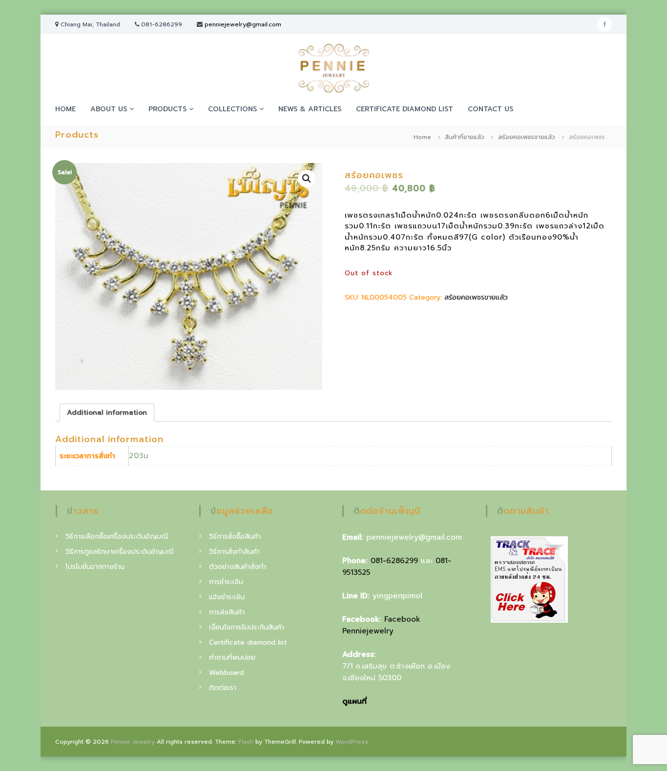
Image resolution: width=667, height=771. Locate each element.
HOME (65, 109)
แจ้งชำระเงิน (227, 597)
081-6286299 (394, 560)
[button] (306, 178)
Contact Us (490, 109)
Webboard (226, 673)
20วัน (139, 455)
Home (422, 137)
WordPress (351, 741)
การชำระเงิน (226, 582)
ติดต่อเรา (222, 688)
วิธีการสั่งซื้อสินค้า (235, 536)
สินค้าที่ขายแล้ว (464, 137)
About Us (108, 109)
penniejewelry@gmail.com (243, 24)
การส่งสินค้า (227, 612)
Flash (245, 741)
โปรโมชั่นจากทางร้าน (95, 567)
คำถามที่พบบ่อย (232, 657)
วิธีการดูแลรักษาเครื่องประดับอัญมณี (119, 552)
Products (167, 109)
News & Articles (309, 109)
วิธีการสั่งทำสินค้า (234, 552)
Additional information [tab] (107, 412)
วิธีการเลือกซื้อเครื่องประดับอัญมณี (116, 536)
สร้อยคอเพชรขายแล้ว (526, 137)
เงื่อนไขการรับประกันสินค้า (246, 627)
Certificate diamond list (404, 109)
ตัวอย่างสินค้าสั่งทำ (237, 567)
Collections (232, 109)
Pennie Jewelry (133, 741)
